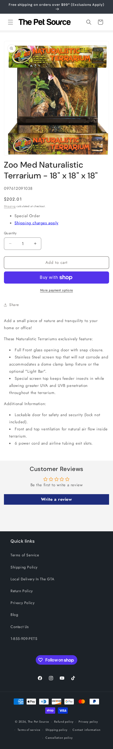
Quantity (10, 233)
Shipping (10, 206)
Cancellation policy (59, 738)
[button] (10, 22)
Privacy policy (88, 721)
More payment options (56, 290)
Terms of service (29, 730)
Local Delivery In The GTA (32, 579)
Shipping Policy (24, 567)
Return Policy (22, 591)
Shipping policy (56, 730)
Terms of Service (25, 555)
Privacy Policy (22, 602)
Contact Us (20, 626)
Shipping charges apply (36, 223)
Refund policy (63, 721)
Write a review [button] (56, 499)
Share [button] (14, 304)
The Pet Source (38, 721)
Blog (14, 614)
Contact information (86, 730)
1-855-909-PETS (24, 638)
